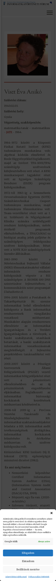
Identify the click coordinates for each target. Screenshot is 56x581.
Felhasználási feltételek (38, 577)
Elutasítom (28, 561)
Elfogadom (28, 553)
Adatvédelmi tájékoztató (16, 577)
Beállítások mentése (28, 569)
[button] (51, 513)
